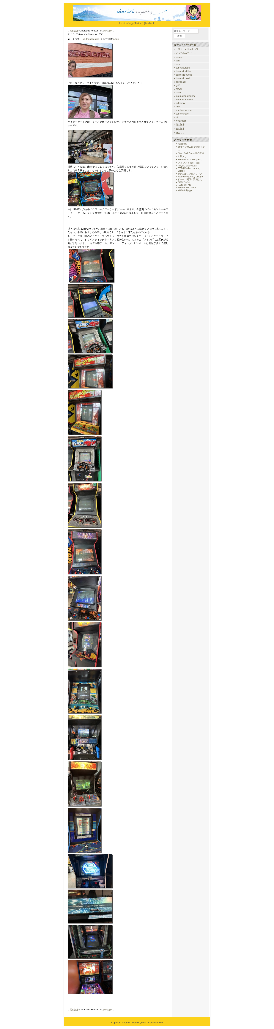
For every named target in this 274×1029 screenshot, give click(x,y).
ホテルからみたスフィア (190, 173)
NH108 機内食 (185, 190)
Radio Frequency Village (190, 176)
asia (178, 60)
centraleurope (183, 67)
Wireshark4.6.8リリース (190, 159)
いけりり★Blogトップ (187, 49)
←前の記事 (73, 30)
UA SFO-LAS (184, 185)
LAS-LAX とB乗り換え (189, 162)
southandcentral (91, 39)
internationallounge (186, 96)
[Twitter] (138, 23)
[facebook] (149, 23)
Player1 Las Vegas (187, 165)
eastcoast (180, 82)
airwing (179, 57)
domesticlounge (184, 75)
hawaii (179, 89)
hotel (178, 92)
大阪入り (182, 156)
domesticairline (183, 71)
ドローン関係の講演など (190, 179)
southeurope (182, 113)
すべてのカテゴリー (186, 53)
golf (177, 85)
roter (178, 106)
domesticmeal (183, 78)
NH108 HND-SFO (187, 187)
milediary (180, 103)
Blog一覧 (190, 44)
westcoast (181, 121)
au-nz (179, 64)
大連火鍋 (182, 143)
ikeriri (122, 23)
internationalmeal (184, 99)
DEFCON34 (184, 182)
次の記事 (180, 128)
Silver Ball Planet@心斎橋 (191, 153)
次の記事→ (108, 30)
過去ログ (180, 132)
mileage (130, 23)
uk (177, 117)
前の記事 (180, 124)
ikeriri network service (152, 1022)
